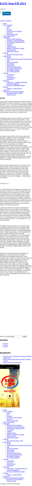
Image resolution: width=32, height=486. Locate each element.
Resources (6, 80)
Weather (5, 87)
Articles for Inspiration (13, 84)
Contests (5, 73)
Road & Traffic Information (14, 39)
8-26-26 (5, 343)
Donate (7, 13)
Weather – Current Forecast (14, 88)
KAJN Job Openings (12, 62)
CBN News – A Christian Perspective (17, 82)
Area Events (10, 43)
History (9, 57)
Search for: (3, 336)
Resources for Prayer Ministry (15, 93)
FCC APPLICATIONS (13, 71)
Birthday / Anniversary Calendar (15, 48)
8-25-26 (5, 345)
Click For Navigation (5, 20)
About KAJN (7, 56)
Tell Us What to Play (9, 36)
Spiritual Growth (11, 94)
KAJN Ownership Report (14, 67)
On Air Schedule (7, 25)
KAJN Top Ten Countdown (14, 31)
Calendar (9, 45)
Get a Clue (10, 76)
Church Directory (11, 46)
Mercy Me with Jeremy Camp (15, 54)
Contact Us (6, 90)
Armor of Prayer (11, 50)
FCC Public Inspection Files (14, 68)
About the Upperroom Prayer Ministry (13, 91)
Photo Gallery (10, 65)
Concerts (5, 53)
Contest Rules (10, 74)
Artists (8, 26)
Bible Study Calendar (12, 51)
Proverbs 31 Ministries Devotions (16, 85)
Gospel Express (11, 77)
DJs (8, 28)
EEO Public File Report (13, 70)
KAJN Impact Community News (16, 42)
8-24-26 (5, 346)
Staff (8, 60)
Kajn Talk (9, 33)
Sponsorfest (10, 79)
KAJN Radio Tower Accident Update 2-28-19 (19, 59)
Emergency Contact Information (15, 40)
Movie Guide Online (12, 34)
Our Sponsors (10, 63)
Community (6, 37)
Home (5, 23)
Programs (9, 29)
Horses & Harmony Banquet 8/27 (12, 362)
